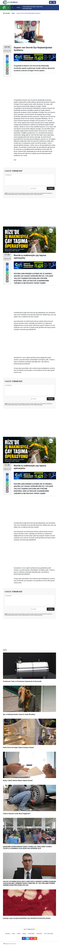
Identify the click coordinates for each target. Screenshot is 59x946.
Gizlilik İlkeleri (31, 933)
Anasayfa (7, 933)
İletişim (19, 933)
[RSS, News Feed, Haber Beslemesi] (35, 938)
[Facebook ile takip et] (24, 938)
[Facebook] (7, 56)
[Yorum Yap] (7, 73)
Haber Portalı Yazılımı (11, 943)
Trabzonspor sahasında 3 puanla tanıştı (33, 7)
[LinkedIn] (7, 62)
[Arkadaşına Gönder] (7, 67)
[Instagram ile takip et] (31, 938)
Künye (13, 933)
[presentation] (8, 7)
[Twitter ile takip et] (28, 938)
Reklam (24, 933)
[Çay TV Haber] (10, 2)
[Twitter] (7, 59)
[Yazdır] (7, 70)
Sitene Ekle (39, 933)
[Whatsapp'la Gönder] (7, 64)
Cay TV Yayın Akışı (48, 933)
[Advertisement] (35, 86)
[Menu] (50, 2)
